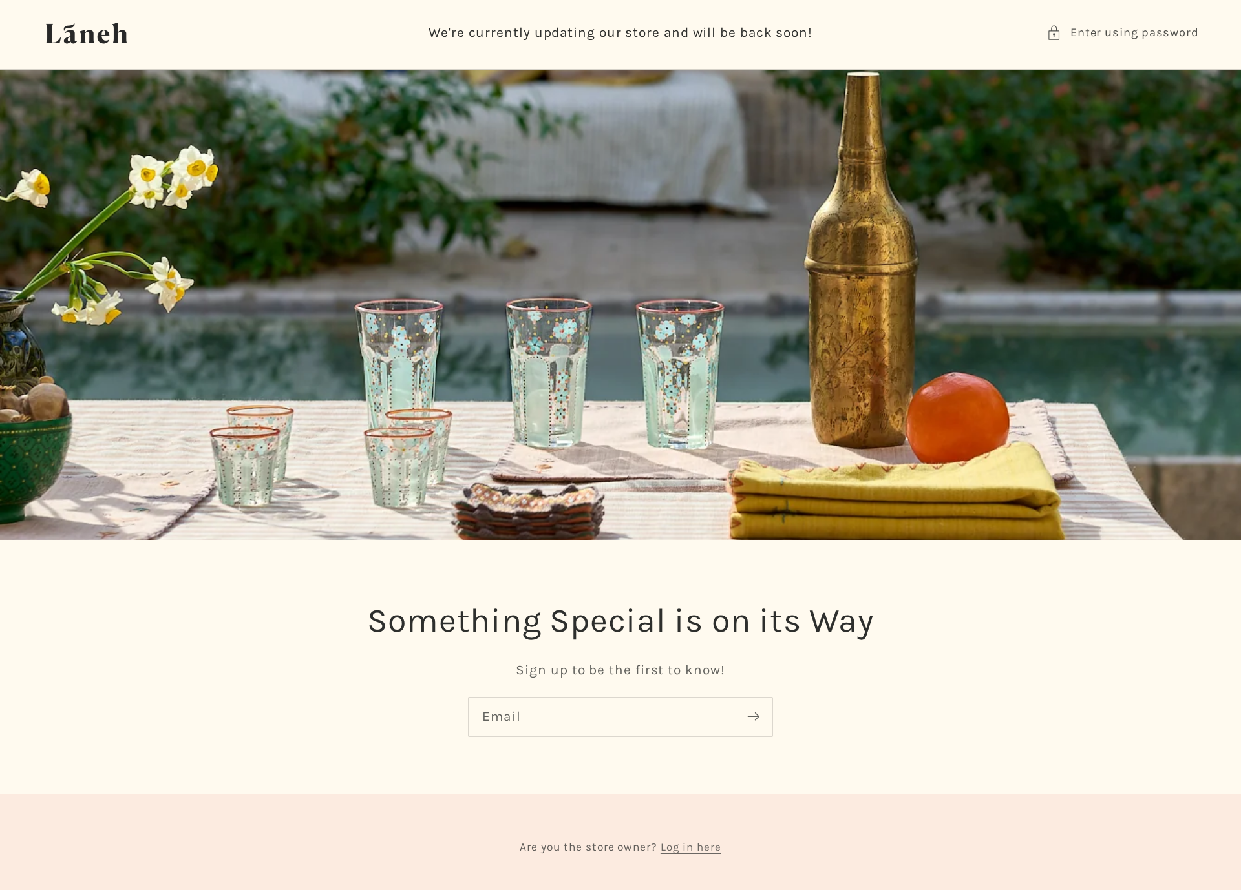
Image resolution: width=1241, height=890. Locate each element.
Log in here (691, 847)
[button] (1122, 32)
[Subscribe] (753, 716)
